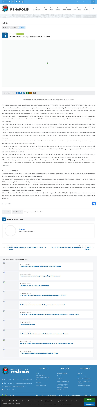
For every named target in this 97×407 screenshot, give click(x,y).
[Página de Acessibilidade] (22, 1)
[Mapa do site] (19, 1)
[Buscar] (93, 9)
